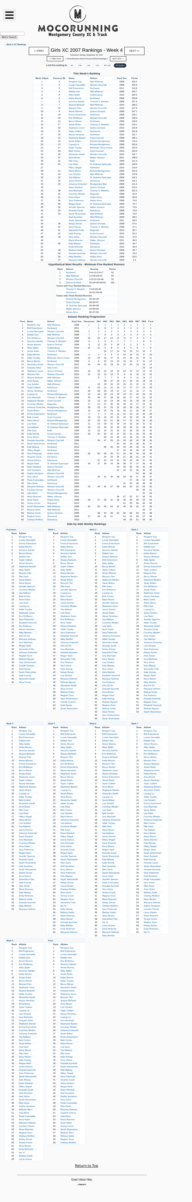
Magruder (94, 194)
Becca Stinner (75, 121)
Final (50, 941)
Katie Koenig (75, 233)
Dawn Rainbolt (75, 187)
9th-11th (107, 65)
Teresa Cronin (33, 503)
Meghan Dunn (34, 516)
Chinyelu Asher (34, 367)
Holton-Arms (96, 197)
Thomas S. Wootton (99, 101)
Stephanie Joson (77, 128)
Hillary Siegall (75, 167)
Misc (89, 1179)
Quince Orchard (97, 111)
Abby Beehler (75, 256)
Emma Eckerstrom (77, 114)
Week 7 (134, 724)
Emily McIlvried (76, 247)
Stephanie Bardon (77, 138)
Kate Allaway (75, 243)
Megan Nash (75, 204)
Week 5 (51, 724)
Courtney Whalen (77, 194)
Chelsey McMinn (35, 519)
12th (97, 65)
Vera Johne (74, 237)
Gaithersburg (96, 95)
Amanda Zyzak (76, 210)
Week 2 (93, 530)
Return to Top (86, 1165)
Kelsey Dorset (75, 223)
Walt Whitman (96, 81)
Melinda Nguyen (26, 659)
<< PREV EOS (55, 59)
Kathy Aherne (75, 98)
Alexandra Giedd (77, 154)
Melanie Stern (33, 509)
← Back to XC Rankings (15, 44)
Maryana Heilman (77, 260)
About (82, 1179)
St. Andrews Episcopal (100, 164)
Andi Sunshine (75, 217)
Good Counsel (97, 138)
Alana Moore (75, 171)
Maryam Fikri (75, 108)
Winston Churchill (98, 85)
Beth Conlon (74, 151)
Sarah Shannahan (77, 214)
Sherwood (52, 503)
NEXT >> (134, 51)
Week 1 (51, 530)
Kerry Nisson (75, 227)
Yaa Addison (74, 177)
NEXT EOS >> (118, 59)
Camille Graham (26, 665)
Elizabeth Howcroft (28, 622)
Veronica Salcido (76, 101)
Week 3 (134, 530)
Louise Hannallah (77, 85)
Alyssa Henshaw (76, 134)
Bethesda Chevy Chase (101, 147)
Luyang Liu (74, 144)
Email (74, 1179)
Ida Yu (63, 906)
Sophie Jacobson (35, 473)
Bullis (92, 161)
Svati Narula (24, 669)
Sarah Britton (75, 141)
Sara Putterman (76, 200)
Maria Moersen (76, 240)
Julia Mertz (32, 493)
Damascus (95, 131)
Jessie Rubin (75, 124)
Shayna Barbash (76, 105)
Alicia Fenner (25, 682)
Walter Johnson (97, 157)
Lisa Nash (73, 164)
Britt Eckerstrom (76, 88)
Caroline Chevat (34, 490)
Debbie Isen (74, 91)
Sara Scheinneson (27, 662)
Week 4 (9, 724)
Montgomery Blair (98, 184)
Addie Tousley (75, 147)
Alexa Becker (66, 919)
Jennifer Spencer (77, 207)
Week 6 (93, 724)
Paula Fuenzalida (35, 480)
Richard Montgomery (100, 141)
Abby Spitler (74, 95)
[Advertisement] (139, 21)
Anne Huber (74, 197)
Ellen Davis (32, 483)
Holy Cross (52, 367)
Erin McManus (75, 118)
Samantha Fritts (76, 230)
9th (71, 65)
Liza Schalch (75, 174)
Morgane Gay (75, 81)
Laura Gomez (67, 886)
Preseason (11, 530)
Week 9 (9, 941)
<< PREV (39, 51)
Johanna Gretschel (78, 184)
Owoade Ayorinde (77, 253)
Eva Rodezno (25, 626)
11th (88, 65)
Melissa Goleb (75, 250)
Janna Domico (75, 181)
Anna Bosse (74, 157)
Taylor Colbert (75, 131)
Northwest (95, 88)
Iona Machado (75, 190)
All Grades (120, 65)
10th (80, 65)
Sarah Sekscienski (77, 220)
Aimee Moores (75, 111)
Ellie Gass (73, 161)
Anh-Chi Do (24, 636)
